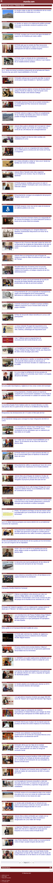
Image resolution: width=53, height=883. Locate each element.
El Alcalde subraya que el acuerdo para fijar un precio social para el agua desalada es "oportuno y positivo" (32, 79)
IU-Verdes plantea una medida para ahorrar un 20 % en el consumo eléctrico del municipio (32, 685)
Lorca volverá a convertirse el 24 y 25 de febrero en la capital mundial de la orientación (32, 576)
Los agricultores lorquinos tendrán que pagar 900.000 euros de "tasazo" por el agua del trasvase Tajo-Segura (33, 698)
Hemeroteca (26, 867)
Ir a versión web (5, 881)
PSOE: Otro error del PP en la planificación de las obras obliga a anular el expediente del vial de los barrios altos (31, 550)
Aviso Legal (4, 876)
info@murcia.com (5, 875)
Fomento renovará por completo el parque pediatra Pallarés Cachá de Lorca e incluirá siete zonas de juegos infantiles (31, 305)
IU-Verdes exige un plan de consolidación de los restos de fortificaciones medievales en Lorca (33, 11)
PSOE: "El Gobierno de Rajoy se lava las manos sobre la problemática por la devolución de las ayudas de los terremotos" (33, 512)
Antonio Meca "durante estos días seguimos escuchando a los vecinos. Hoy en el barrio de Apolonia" (30, 173)
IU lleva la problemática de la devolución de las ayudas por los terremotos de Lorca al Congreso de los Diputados (26, 541)
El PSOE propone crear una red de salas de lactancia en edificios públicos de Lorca (32, 207)
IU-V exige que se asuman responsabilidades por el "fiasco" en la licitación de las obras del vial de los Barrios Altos (32, 441)
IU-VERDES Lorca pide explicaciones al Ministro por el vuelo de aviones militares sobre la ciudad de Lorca (33, 659)
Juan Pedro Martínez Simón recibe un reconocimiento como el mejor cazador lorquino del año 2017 (32, 841)
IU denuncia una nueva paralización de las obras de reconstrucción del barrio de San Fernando (32, 563)
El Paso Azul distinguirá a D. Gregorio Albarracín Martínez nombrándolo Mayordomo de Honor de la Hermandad (31, 231)
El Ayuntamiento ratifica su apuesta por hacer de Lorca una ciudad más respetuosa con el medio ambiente (33, 466)
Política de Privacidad (6, 877)
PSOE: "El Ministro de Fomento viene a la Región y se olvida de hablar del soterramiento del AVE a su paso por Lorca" (32, 771)
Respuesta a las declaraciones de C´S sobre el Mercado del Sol (23, 413)
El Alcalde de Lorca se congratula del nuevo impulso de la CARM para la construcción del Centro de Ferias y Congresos (32, 149)
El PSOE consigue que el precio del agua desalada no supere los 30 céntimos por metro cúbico (32, 35)
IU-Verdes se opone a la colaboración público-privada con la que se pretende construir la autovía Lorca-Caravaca (32, 25)
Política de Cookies (6, 880)
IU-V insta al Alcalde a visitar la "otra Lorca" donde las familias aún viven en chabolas (32, 162)
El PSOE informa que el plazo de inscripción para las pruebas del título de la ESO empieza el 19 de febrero (32, 722)
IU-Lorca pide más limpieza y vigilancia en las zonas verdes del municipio (26, 386)
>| (33, 862)
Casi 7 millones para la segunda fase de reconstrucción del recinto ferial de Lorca (28, 339)
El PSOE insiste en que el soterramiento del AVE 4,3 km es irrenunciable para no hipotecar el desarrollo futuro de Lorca (32, 454)
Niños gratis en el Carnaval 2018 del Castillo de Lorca (19, 628)
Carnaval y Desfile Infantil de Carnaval (14, 588)
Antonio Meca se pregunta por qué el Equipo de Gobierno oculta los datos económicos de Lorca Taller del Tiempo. (32, 257)
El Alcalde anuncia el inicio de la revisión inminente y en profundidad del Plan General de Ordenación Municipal (32, 103)
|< (20, 862)
